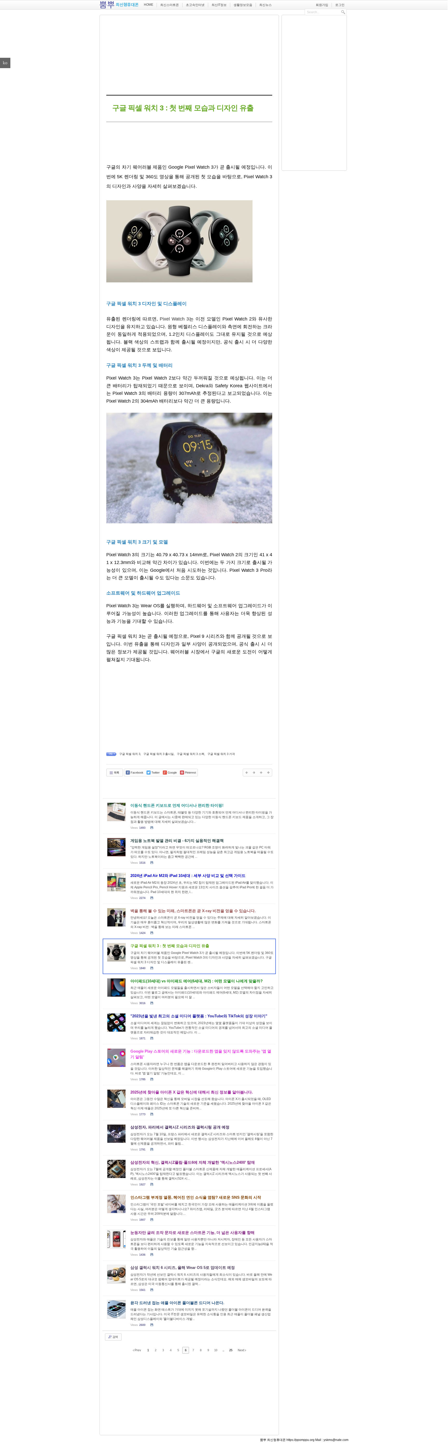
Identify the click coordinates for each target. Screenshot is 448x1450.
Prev (137, 1350)
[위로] (261, 772)
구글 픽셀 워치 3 (129, 753)
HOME (148, 4)
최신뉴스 (265, 5)
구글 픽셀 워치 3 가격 (221, 753)
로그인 (340, 5)
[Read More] (189, 816)
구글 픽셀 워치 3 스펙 (190, 753)
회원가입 (322, 5)
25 (230, 1350)
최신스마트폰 (169, 5)
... (223, 1350)
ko (5, 62)
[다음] (253, 772)
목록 (116, 772)
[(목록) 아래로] (268, 772)
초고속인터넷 (195, 5)
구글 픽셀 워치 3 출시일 (158, 753)
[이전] (246, 772)
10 (215, 1350)
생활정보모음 (243, 5)
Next (241, 1350)
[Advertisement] (189, 54)
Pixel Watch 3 (174, 319)
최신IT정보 (219, 5)
